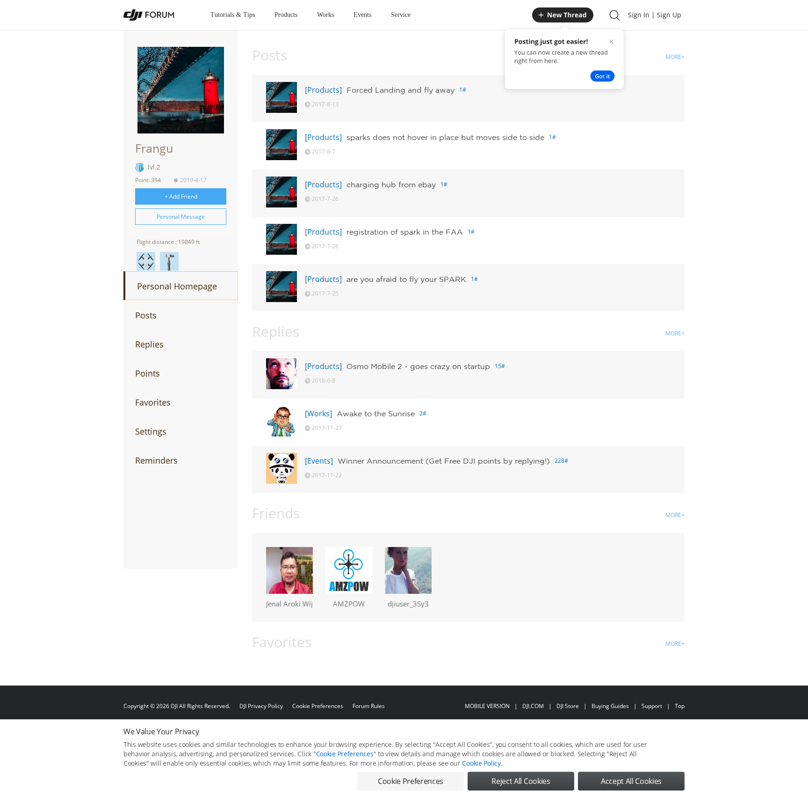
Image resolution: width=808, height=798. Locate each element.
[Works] (318, 413)
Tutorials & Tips (232, 14)
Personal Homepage (177, 286)
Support (652, 706)
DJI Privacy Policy (261, 706)
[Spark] (146, 261)
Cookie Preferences (317, 706)
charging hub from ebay (391, 184)
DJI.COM (533, 706)
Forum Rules (369, 706)
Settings (150, 431)
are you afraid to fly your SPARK (406, 279)
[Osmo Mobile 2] (169, 261)
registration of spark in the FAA (404, 232)
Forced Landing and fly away (400, 90)
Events (362, 14)
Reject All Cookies (520, 781)
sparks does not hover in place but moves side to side (445, 137)
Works (325, 14)
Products (285, 14)
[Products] (323, 90)
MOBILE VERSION (487, 706)
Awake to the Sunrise (376, 413)
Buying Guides (610, 706)
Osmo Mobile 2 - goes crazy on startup (418, 366)
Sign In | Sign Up (654, 14)
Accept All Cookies (631, 781)
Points (147, 373)
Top (680, 706)
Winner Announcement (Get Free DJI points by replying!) (444, 461)
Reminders (156, 460)
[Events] (319, 461)
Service (401, 14)
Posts (146, 315)
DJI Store (567, 706)
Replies (149, 344)
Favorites (153, 402)
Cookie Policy (481, 763)
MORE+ (675, 57)
